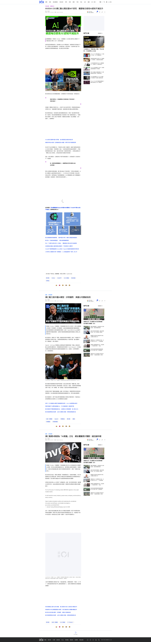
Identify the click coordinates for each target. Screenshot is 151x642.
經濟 (92, 2)
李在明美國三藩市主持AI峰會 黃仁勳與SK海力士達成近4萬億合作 (61, 592)
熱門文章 (86, 33)
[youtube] (93, 639)
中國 (77, 2)
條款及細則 (81, 639)
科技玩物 (47, 6)
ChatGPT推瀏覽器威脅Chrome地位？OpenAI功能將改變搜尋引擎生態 (62, 249)
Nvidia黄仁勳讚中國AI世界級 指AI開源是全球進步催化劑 (59, 139)
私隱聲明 (76, 639)
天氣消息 (61, 2)
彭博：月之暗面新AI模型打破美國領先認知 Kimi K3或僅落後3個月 (61, 403)
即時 (66, 2)
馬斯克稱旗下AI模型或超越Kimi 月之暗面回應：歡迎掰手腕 (59, 406)
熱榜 (70, 2)
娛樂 (50, 2)
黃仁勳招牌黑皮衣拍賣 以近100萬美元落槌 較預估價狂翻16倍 (60, 412)
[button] (100, 12)
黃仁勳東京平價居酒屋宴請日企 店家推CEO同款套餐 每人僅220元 (61, 409)
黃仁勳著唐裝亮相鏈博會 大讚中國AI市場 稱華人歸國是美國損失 (61, 237)
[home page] (41, 2)
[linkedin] (96, 639)
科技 (81, 2)
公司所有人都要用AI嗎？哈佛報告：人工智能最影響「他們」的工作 (61, 251)
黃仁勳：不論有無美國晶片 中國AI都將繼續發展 (57, 240)
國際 (74, 2)
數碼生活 (52, 6)
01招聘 (53, 639)
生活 (85, 2)
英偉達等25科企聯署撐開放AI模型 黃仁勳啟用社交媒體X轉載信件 (61, 594)
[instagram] (90, 639)
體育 (89, 2)
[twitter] (99, 639)
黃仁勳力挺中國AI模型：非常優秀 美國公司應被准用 (58, 597)
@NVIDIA (66, 489)
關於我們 (49, 639)
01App (62, 639)
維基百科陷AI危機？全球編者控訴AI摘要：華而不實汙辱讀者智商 (60, 142)
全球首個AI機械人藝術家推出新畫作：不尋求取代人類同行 (59, 246)
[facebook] (87, 639)
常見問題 (66, 639)
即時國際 (50, 294)
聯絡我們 (71, 639)
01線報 (45, 639)
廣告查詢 (58, 639)
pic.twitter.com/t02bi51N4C (52, 505)
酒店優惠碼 (55, 2)
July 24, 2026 (66, 507)
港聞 (46, 2)
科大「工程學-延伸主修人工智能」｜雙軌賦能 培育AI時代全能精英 (61, 243)
